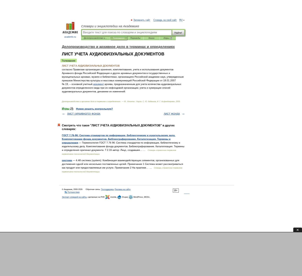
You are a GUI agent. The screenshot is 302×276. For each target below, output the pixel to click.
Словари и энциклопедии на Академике (110, 26)
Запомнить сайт (142, 20)
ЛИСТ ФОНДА (172, 113)
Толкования (118, 38)
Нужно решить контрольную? (94, 108)
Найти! (178, 32)
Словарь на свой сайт (165, 20)
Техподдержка (107, 189)
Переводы (135, 38)
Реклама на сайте (123, 189)
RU (180, 20)
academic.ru (70, 37)
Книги (151, 38)
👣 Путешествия (72, 192)
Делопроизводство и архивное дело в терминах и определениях (95, 38)
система (67, 160)
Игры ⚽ (168, 38)
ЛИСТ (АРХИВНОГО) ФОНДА (83, 113)
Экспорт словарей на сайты (74, 197)
